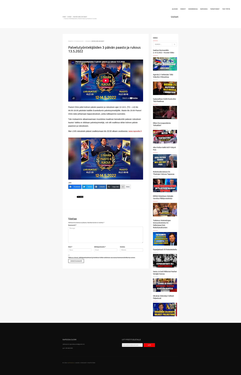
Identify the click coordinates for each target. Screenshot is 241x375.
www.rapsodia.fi (135, 131)
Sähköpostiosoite (100, 247)
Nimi (70, 247)
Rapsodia (71, 362)
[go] (174, 44)
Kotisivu (122, 247)
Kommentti (72, 225)
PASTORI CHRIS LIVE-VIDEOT (98, 41)
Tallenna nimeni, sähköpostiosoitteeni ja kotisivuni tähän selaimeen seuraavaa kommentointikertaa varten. (101, 257)
